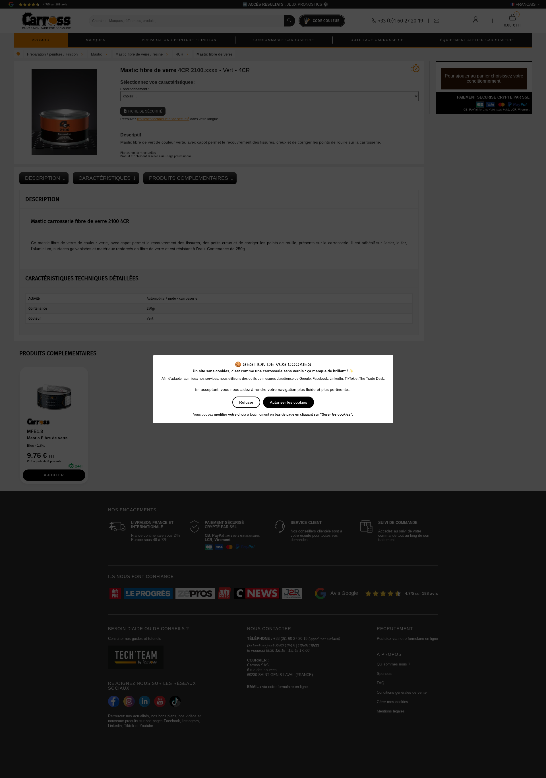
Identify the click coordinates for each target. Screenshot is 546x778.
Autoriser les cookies (288, 402)
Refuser (246, 402)
